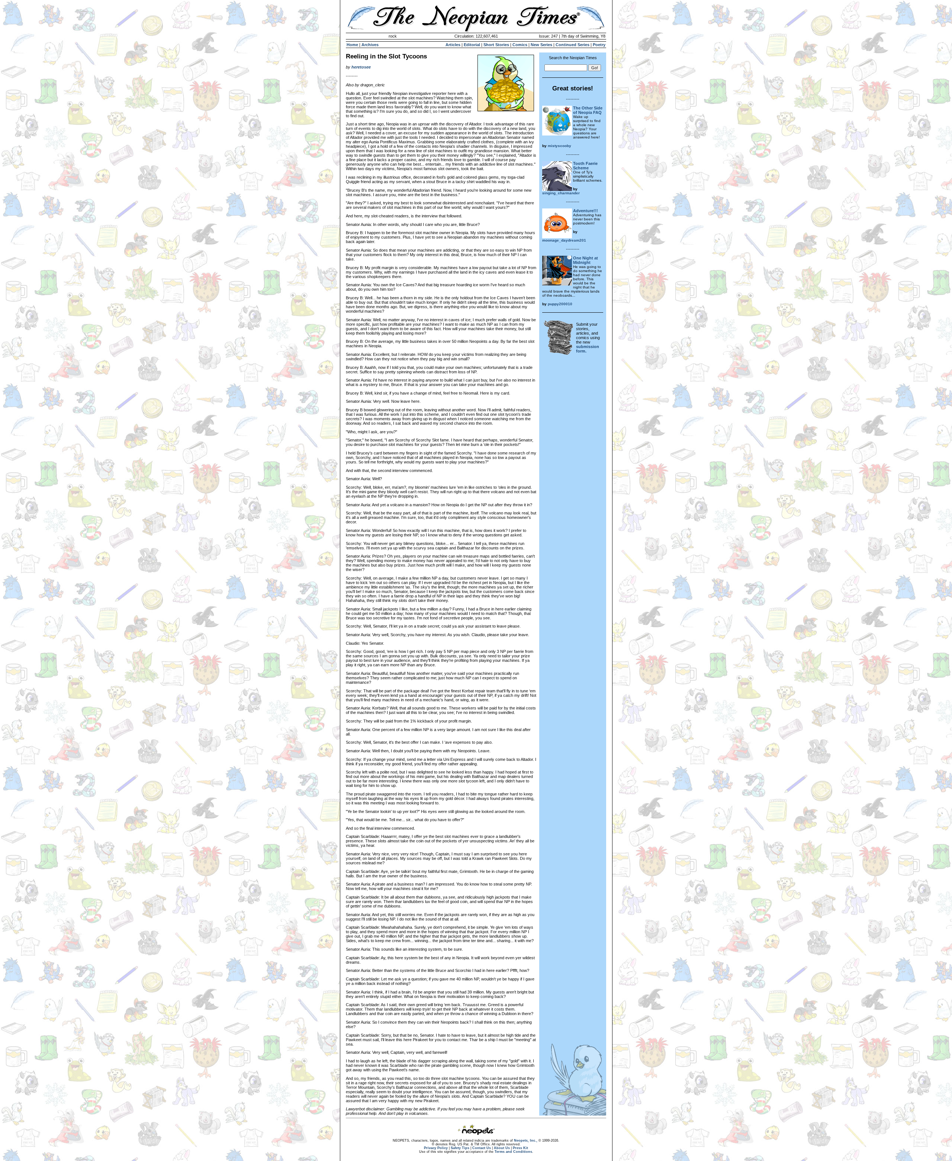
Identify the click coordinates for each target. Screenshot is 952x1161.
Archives (370, 44)
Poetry (599, 44)
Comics (519, 44)
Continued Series (572, 44)
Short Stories (496, 44)
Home (352, 44)
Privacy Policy (436, 1148)
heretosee (361, 67)
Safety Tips (460, 1148)
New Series (541, 44)
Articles (453, 44)
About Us (502, 1148)
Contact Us (481, 1148)
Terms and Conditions (513, 1152)
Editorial (472, 44)
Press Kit (520, 1148)
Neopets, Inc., (525, 1140)
